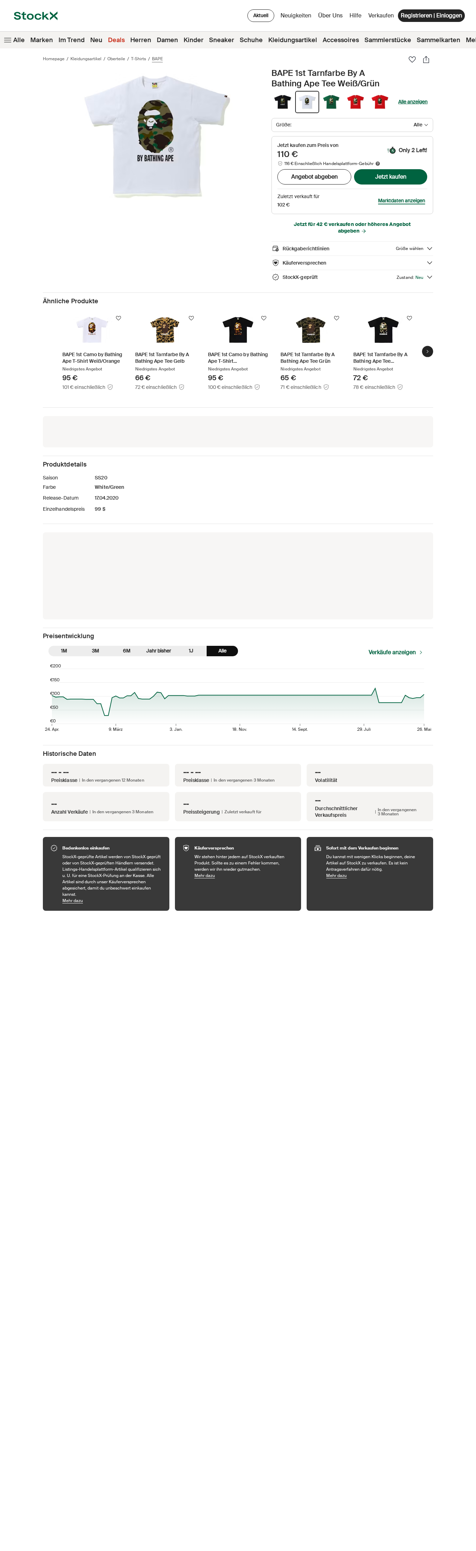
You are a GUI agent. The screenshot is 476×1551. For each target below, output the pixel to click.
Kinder (194, 40)
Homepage (53, 59)
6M (126, 651)
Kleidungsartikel (292, 40)
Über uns (331, 17)
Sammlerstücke (387, 40)
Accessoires (341, 40)
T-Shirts (138, 59)
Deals (116, 40)
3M (95, 651)
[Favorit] (412, 59)
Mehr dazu (112, 900)
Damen (167, 40)
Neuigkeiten (296, 15)
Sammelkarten (438, 40)
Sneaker (221, 40)
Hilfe (355, 15)
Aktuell (260, 15)
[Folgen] (118, 318)
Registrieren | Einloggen (431, 15)
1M (64, 651)
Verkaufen (381, 15)
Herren (140, 40)
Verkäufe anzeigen (392, 652)
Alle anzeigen (413, 102)
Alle (19, 40)
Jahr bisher (158, 651)
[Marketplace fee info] (378, 163)
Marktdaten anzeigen (401, 200)
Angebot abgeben (314, 176)
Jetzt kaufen (390, 176)
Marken (41, 40)
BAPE (157, 59)
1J (191, 651)
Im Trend (72, 40)
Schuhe (251, 40)
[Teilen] (426, 59)
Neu (96, 40)
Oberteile (116, 59)
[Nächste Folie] (427, 351)
